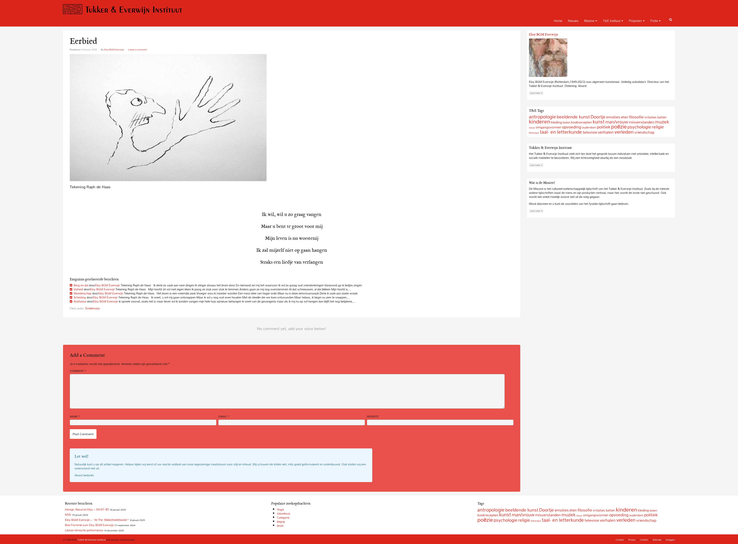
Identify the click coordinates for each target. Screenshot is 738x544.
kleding (556, 122)
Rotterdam (534, 133)
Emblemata (92, 308)
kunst (599, 121)
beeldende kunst (573, 116)
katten (662, 117)
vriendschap (644, 132)
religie (658, 126)
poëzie (619, 126)
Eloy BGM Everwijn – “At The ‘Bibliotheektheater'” (97, 520)
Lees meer (535, 93)
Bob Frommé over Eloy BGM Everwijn (89, 525)
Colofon (644, 539)
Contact (620, 539)
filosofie (636, 117)
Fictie (654, 20)
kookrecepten (581, 122)
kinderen (539, 121)
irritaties (650, 117)
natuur (532, 128)
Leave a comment (137, 49)
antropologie (490, 510)
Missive (589, 20)
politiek (603, 127)
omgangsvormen (595, 515)
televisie (590, 132)
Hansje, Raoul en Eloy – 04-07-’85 (87, 509)
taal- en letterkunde (561, 132)
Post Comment (83, 434)
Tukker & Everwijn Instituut (133, 9)
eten (624, 117)
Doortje (546, 509)
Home (558, 20)
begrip (281, 521)
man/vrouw (523, 514)
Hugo (280, 509)
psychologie (639, 126)
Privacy (632, 539)
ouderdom (589, 127)
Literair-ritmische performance (84, 530)
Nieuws (573, 20)
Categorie (283, 517)
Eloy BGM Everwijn (114, 49)
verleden (624, 132)
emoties (613, 117)
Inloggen (670, 539)
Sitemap (657, 539)
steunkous (283, 513)
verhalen (606, 132)
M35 (68, 514)
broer (280, 525)
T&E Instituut (611, 20)
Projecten (635, 20)
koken (566, 122)
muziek (662, 121)
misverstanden (641, 122)
